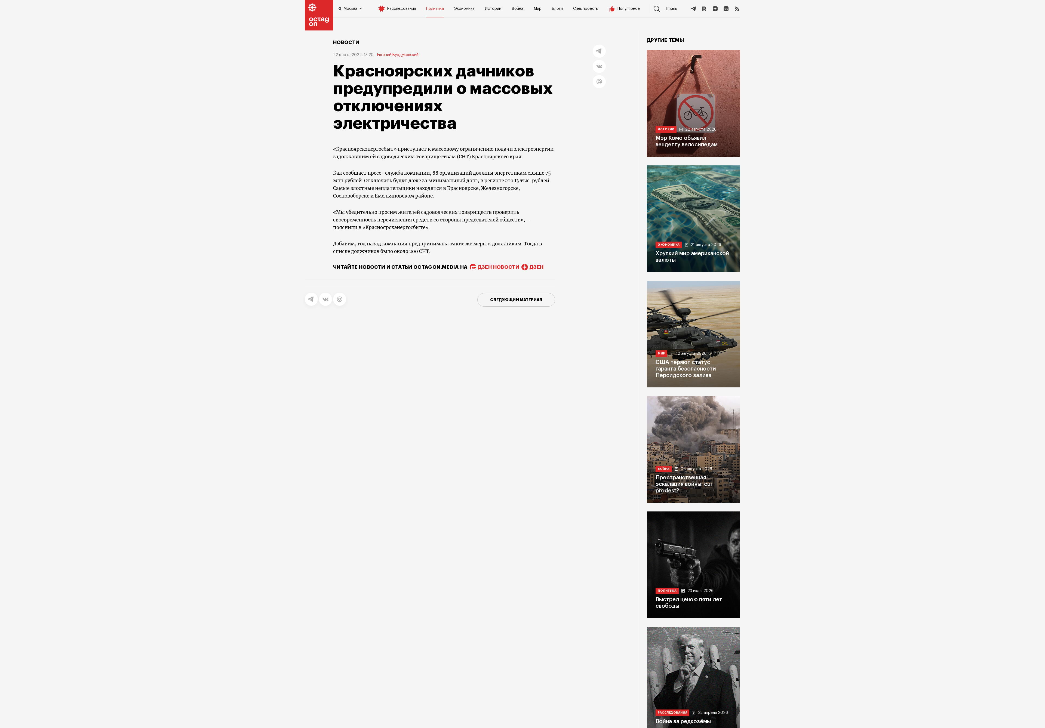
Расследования (401, 9)
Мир (538, 9)
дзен (536, 267)
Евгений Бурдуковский (398, 55)
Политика (435, 9)
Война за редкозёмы (683, 721)
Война (517, 9)
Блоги (557, 9)
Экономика (464, 9)
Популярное (628, 9)
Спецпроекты (585, 9)
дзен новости (498, 267)
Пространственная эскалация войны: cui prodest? (684, 484)
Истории (493, 9)
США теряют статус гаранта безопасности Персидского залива (686, 369)
